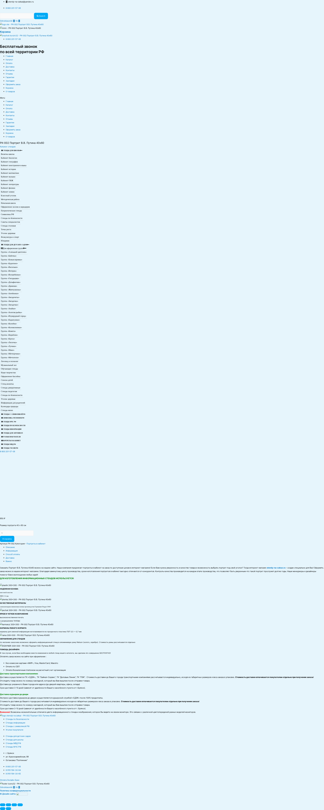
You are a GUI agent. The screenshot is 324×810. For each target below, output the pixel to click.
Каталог (9, 59)
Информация (12, 551)
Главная (9, 56)
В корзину (7, 539)
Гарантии (10, 77)
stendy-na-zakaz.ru (276, 568)
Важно (9, 561)
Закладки (10, 81)
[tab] (165, 547)
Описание (10, 547)
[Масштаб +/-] (20, 804)
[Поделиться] (8, 804)
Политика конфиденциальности (15, 790)
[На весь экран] (14, 804)
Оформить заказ (13, 84)
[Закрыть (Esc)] (2, 804)
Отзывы (9, 74)
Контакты (10, 70)
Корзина (5, 31)
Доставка (10, 67)
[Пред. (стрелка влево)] (2, 808)
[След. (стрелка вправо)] (8, 808)
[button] (7, 146)
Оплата (9, 63)
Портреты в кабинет (36, 543)
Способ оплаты (13, 554)
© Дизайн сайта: (8, 794)
